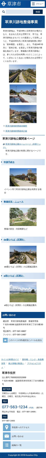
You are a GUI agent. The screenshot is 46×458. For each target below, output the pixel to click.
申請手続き (9, 162)
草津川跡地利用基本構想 (16, 126)
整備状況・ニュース (14, 201)
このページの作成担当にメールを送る (25, 340)
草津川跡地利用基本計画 (16, 131)
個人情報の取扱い (16, 363)
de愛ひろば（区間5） (15, 239)
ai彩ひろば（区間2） (14, 275)
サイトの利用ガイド (10, 359)
